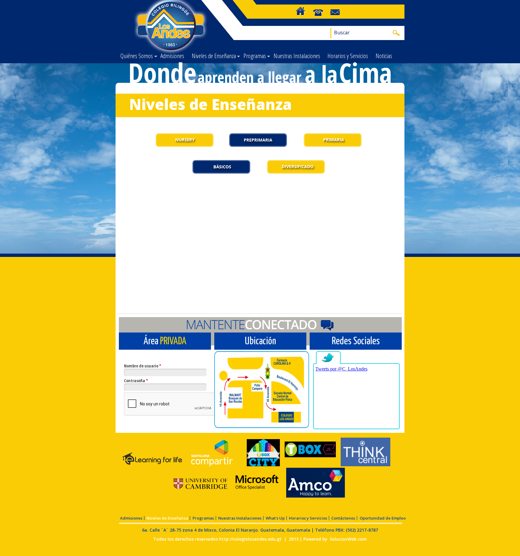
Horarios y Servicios (347, 56)
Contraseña (136, 380)
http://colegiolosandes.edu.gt (250, 539)
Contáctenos (343, 518)
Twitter (329, 358)
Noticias (384, 56)
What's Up (275, 518)
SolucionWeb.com (348, 539)
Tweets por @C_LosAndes (341, 368)
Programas (253, 56)
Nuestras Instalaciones (297, 56)
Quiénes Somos (135, 56)
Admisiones (172, 56)
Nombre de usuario (142, 366)
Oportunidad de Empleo (383, 518)
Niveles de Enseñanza (212, 56)
